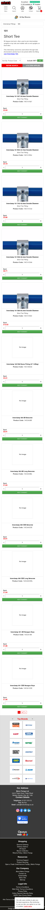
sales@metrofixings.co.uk (24, 805)
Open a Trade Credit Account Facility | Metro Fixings (22, 864)
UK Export (22, 849)
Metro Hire (22, 878)
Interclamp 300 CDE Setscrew (22, 525)
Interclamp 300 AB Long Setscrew (22, 471)
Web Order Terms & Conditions (22, 889)
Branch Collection (22, 851)
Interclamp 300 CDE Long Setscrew (22, 578)
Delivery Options (22, 847)
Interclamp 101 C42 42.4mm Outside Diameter (22, 203)
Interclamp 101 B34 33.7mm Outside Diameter (22, 150)
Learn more (28, 906)
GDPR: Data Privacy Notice (23, 895)
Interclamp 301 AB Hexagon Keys (22, 632)
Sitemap (22, 880)
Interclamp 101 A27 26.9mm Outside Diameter (22, 96)
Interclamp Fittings (9, 24)
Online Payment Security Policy (22, 893)
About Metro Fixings (22, 871)
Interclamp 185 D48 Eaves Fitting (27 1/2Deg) (23, 364)
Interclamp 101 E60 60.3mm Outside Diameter (22, 310)
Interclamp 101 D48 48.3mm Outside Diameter (22, 257)
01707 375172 (27, 800)
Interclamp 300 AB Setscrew (22, 418)
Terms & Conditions (22, 887)
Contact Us (22, 873)
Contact (31, 11)
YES (40, 60)
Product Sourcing (22, 862)
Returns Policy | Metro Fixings (22, 853)
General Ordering (22, 844)
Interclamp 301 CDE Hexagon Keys (22, 685)
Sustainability (22, 876)
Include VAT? (32, 61)
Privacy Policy (22, 891)
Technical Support (22, 860)
